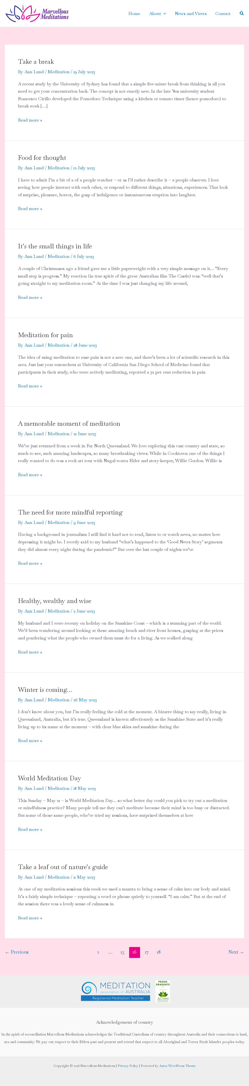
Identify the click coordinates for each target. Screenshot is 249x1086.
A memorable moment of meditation (69, 423)
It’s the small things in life (55, 246)
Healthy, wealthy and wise (54, 601)
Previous (17, 952)
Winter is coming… (45, 690)
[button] (163, 13)
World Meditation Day (49, 778)
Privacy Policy (128, 1066)
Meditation (59, 71)
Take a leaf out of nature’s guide (63, 867)
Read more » (30, 120)
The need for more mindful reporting (70, 512)
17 (147, 952)
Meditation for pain (45, 335)
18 (158, 952)
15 (122, 952)
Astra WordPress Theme (177, 1066)
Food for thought (42, 158)
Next (236, 952)
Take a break (36, 61)
